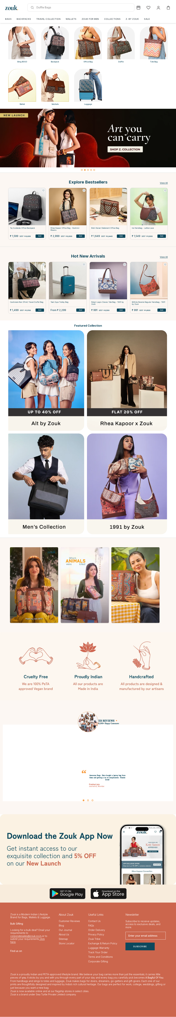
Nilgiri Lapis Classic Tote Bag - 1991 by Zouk (107, 303)
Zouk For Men (90, 19)
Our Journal (65, 930)
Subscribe (140, 947)
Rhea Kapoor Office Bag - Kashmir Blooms (65, 229)
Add (39, 236)
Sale (147, 19)
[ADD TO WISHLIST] (43, 190)
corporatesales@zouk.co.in (25, 936)
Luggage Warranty (98, 948)
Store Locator (66, 943)
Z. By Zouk (132, 19)
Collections (112, 19)
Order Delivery (96, 930)
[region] (88, 141)
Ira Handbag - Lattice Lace (143, 228)
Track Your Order (98, 952)
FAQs (91, 925)
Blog (61, 925)
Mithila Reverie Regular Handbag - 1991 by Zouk (148, 303)
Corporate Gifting (98, 961)
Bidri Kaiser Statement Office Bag (105, 228)
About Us (64, 934)
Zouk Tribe (94, 939)
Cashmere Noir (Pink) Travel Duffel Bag (26, 302)
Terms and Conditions (100, 957)
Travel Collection (48, 19)
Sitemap (63, 939)
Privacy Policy (96, 934)
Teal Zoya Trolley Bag (59, 302)
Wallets (71, 19)
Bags (8, 19)
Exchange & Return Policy (102, 943)
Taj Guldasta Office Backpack (22, 228)
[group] (88, 138)
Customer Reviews (69, 921)
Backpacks (24, 19)
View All (164, 183)
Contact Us (94, 921)
